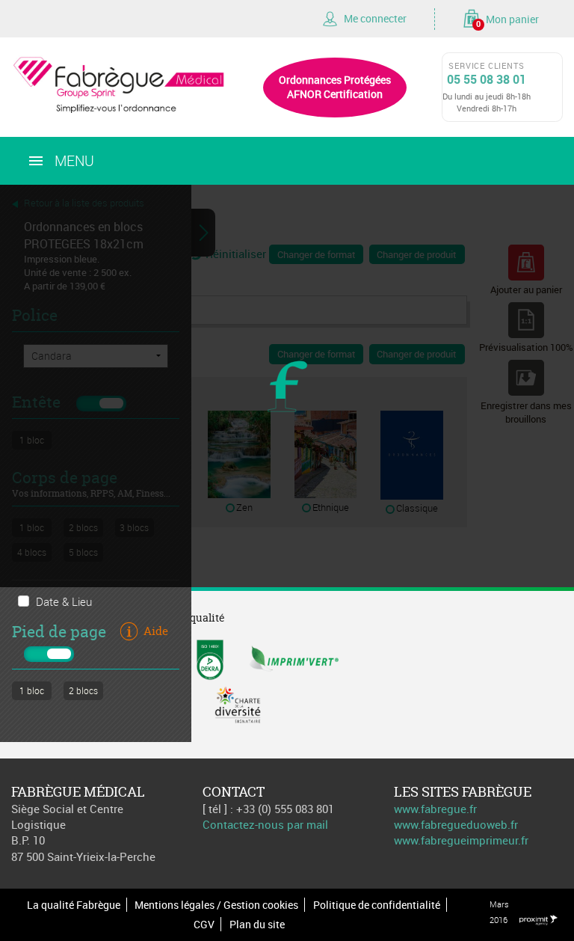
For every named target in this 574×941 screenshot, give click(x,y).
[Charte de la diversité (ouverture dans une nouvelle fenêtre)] (238, 703)
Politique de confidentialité (376, 905)
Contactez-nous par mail (265, 824)
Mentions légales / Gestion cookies (216, 905)
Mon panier (507, 19)
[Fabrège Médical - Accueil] (119, 82)
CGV (204, 924)
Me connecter (375, 18)
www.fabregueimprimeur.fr (461, 840)
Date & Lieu (64, 601)
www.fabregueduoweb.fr (456, 824)
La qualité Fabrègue (73, 905)
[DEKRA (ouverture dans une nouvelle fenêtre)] (210, 658)
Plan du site (257, 924)
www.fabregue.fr (435, 808)
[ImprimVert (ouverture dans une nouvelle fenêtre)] (294, 658)
